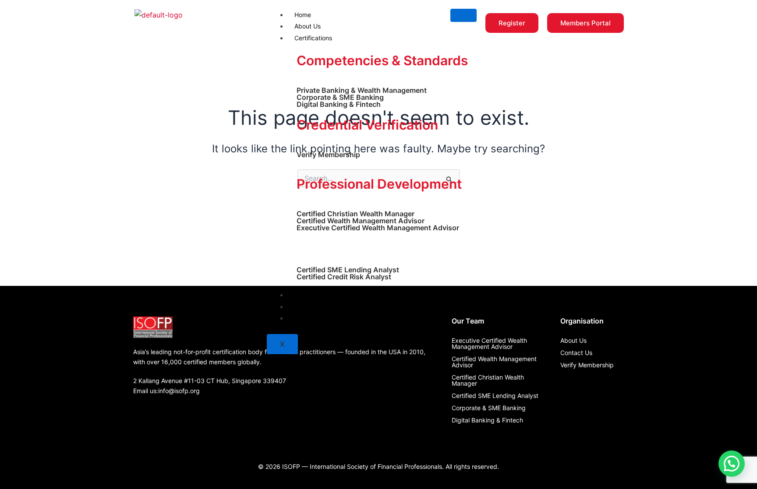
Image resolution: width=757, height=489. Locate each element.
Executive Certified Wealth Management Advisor (378, 227)
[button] (731, 463)
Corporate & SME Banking (340, 97)
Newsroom (309, 306)
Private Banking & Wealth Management (362, 90)
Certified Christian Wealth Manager (355, 213)
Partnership (310, 295)
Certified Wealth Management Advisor (360, 220)
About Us (307, 26)
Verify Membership (328, 154)
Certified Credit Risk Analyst (344, 276)
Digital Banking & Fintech (339, 104)
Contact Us (310, 318)
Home (302, 14)
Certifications (313, 38)
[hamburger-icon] (463, 15)
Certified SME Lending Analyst (348, 269)
